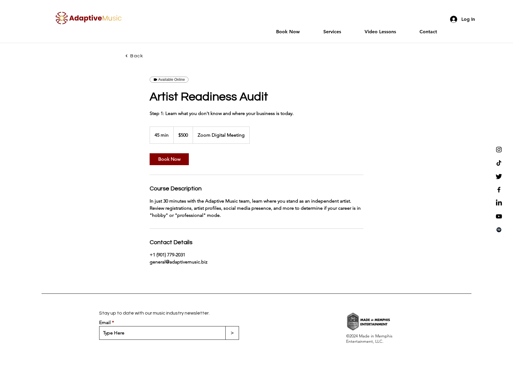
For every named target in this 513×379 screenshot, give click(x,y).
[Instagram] (499, 149)
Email (105, 322)
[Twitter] (499, 176)
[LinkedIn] (499, 203)
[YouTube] (499, 216)
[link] (169, 159)
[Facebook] (499, 189)
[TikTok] (499, 163)
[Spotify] (499, 229)
